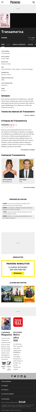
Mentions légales (5, 410)
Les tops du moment (7, 394)
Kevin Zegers (16, 69)
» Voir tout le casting (29, 187)
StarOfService (4, 406)
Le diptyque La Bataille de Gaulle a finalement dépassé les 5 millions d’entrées (18, 208)
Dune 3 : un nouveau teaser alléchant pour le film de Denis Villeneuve (17, 217)
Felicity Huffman (6, 69)
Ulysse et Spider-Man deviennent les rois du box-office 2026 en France (17, 212)
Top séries (4, 385)
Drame (3, 90)
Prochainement (6, 381)
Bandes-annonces (19, 44)
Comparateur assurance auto (8, 405)
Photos (30, 44)
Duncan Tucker (6, 64)
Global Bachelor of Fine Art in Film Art (25, 405)
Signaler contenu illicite (15, 410)
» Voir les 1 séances (29, 115)
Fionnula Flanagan (27, 69)
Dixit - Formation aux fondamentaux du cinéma (19, 406)
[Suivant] (33, 168)
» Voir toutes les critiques (27, 149)
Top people (4, 389)
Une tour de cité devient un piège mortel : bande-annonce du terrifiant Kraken (16, 204)
